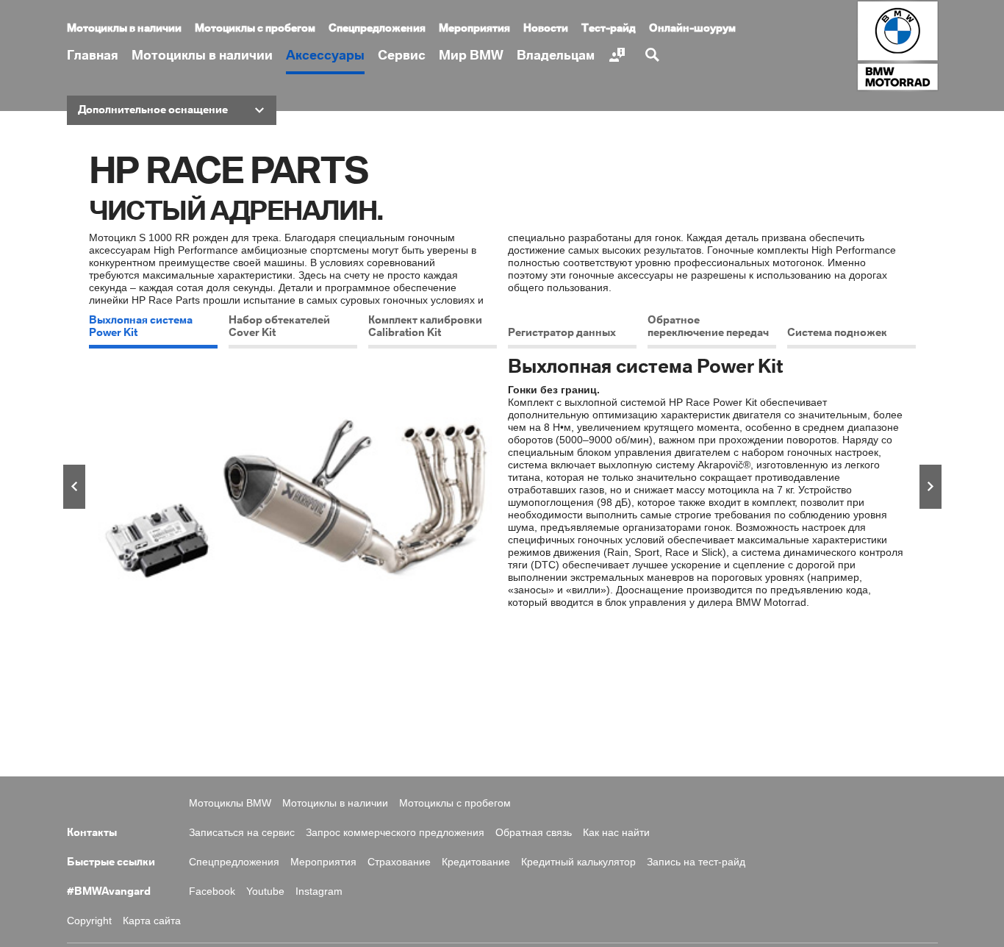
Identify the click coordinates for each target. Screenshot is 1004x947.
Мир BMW (471, 55)
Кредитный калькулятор (578, 862)
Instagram (319, 891)
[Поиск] (654, 55)
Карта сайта (152, 920)
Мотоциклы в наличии (202, 55)
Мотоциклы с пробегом (255, 29)
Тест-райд (608, 29)
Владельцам (556, 55)
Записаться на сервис (242, 832)
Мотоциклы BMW (230, 803)
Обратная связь (533, 832)
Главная (92, 55)
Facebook (212, 891)
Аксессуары (325, 55)
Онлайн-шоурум (692, 29)
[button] (171, 110)
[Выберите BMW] (619, 55)
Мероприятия (474, 29)
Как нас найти (616, 832)
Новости (545, 29)
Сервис (402, 55)
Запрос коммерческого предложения (395, 832)
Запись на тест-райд (696, 862)
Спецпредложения (377, 29)
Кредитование (476, 862)
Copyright (89, 920)
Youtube (265, 891)
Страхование (399, 862)
